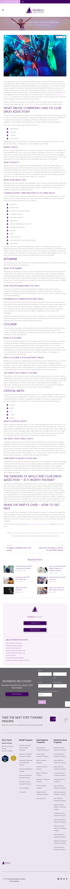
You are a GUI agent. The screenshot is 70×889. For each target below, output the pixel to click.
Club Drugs (16, 533)
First (39, 678)
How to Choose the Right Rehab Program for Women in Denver (57, 568)
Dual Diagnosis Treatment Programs (42, 749)
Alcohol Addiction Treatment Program (60, 755)
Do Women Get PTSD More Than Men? (22, 578)
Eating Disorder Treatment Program (42, 793)
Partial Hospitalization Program (25, 770)
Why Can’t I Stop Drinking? (21, 589)
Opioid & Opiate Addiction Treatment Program (60, 807)
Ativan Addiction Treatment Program (60, 761)
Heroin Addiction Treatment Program (60, 787)
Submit (42, 702)
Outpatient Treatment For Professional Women (25, 763)
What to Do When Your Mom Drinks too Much (56, 589)
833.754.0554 (31, 104)
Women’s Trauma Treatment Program (25, 783)
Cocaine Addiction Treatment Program (60, 774)
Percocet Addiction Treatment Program (60, 821)
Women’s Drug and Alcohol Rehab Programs (25, 748)
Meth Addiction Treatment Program (60, 799)
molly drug (42, 535)
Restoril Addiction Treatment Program (60, 836)
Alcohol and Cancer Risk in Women (57, 578)
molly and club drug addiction (32, 535)
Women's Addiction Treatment (44, 533)
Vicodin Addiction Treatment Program (60, 848)
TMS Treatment (41, 798)
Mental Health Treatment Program (42, 755)
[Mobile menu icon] (3, 10)
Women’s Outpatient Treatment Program (25, 755)
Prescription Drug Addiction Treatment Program (60, 828)
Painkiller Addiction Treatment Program (60, 814)
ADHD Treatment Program (41, 761)
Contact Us (22, 792)
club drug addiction (19, 535)
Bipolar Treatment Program (41, 774)
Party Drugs (31, 533)
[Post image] (9, 569)
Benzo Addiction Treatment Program (60, 768)
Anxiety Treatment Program (41, 768)
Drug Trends (24, 533)
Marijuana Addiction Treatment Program (60, 793)
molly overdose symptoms (52, 535)
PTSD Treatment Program (41, 787)
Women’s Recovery (14, 879)
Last (54, 678)
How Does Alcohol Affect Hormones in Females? (23, 567)
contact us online (43, 524)
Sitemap (16, 881)
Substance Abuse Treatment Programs (60, 749)
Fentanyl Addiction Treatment (59, 780)
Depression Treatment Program (43, 780)
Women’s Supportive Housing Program (25, 776)
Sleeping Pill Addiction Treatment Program (60, 842)
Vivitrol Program (24, 788)
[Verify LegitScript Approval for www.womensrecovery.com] (5, 762)
